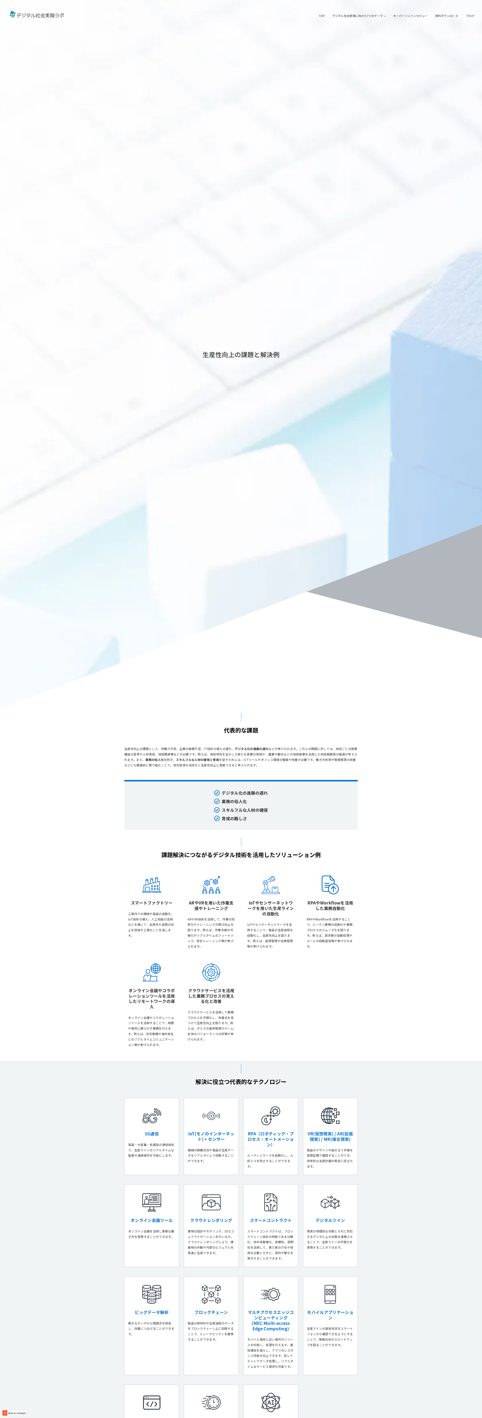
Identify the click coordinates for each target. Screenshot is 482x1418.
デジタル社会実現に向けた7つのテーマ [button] (358, 16)
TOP (322, 16)
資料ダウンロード (446, 16)
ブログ (470, 16)
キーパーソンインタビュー (410, 16)
